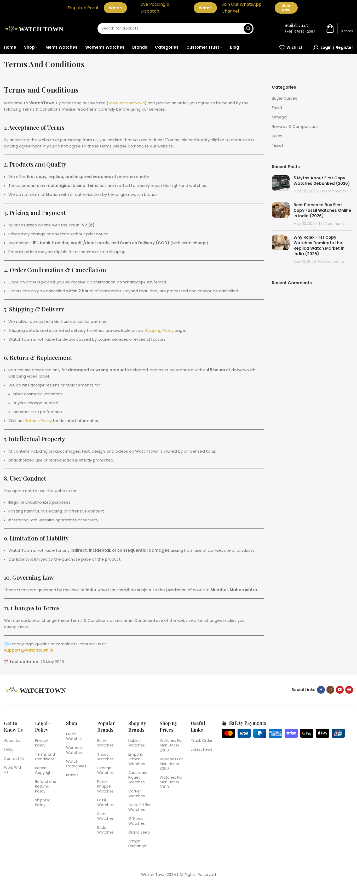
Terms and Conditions (45, 757)
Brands (72, 775)
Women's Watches (74, 750)
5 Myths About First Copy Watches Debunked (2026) (322, 180)
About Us (12, 740)
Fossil (277, 107)
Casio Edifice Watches (140, 807)
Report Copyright (44, 770)
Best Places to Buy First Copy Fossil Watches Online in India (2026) (322, 210)
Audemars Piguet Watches (137, 777)
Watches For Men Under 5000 (171, 782)
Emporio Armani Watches (136, 759)
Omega (279, 117)
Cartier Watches (136, 794)
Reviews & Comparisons (295, 126)
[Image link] (36, 689)
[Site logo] (35, 28)
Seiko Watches (105, 816)
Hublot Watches (136, 743)
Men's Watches (74, 736)
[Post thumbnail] (281, 184)
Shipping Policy (159, 330)
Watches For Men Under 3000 (171, 763)
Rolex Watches (105, 743)
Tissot (278, 145)
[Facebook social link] (321, 690)
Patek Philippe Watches (105, 786)
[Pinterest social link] (349, 690)
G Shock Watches (136, 821)
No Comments (333, 191)
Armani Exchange (137, 843)
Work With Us (13, 770)
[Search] (248, 28)
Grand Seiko (139, 832)
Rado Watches (105, 830)
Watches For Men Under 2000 (171, 745)
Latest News (201, 749)
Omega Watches (105, 770)
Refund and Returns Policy (45, 786)
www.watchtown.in (126, 103)
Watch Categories (76, 764)
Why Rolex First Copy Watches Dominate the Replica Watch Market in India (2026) (318, 246)
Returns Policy (38, 420)
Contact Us (14, 758)
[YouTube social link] (340, 690)
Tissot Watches (105, 757)
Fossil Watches (105, 802)
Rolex (277, 136)
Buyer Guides (284, 98)
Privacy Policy (41, 743)
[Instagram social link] (330, 690)
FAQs (8, 749)
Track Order (201, 740)
